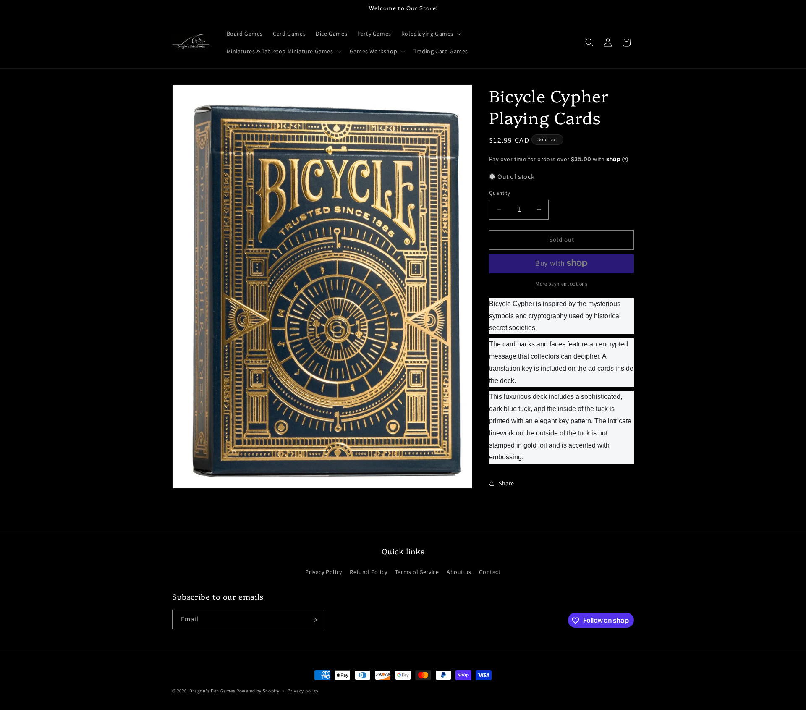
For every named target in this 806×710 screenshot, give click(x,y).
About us (459, 571)
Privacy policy (303, 690)
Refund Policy (368, 571)
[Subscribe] (313, 620)
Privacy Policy (323, 571)
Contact (489, 571)
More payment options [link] (561, 283)
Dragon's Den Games (212, 691)
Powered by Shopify (258, 691)
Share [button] (506, 483)
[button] (430, 33)
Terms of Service (417, 571)
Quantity (499, 192)
